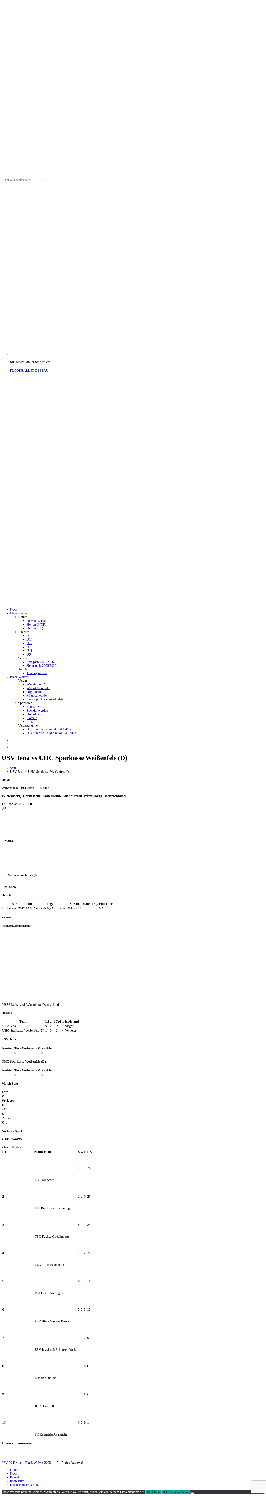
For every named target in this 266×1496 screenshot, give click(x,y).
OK (149, 1492)
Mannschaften (19, 613)
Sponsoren (34, 707)
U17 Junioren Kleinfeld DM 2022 (49, 729)
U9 (29, 654)
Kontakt (32, 718)
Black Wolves (19, 677)
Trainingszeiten (37, 673)
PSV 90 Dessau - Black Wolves (22, 1462)
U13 (29, 647)
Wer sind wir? (36, 684)
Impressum (17, 1481)
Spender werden (37, 710)
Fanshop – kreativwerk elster (45, 699)
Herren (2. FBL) (37, 620)
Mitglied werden (37, 695)
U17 (29, 639)
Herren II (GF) (36, 624)
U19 (29, 635)
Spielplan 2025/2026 (40, 662)
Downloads (34, 714)
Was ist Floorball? (38, 688)
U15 (29, 643)
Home (14, 1469)
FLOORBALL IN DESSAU (29, 370)
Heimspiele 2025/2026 (41, 665)
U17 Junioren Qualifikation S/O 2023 (51, 733)
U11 (29, 650)
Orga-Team (34, 692)
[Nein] (192, 1493)
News (14, 609)
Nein (157, 1492)
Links (30, 721)
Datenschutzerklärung (24, 1484)
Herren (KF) (35, 628)
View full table (11, 1147)
